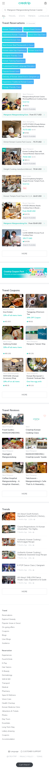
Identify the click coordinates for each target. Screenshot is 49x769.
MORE (24, 253)
